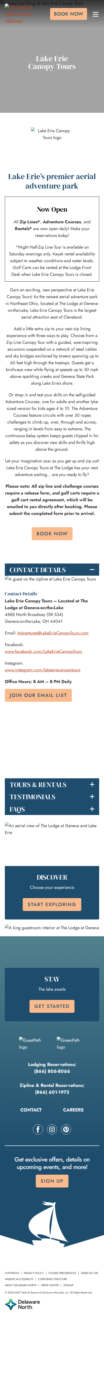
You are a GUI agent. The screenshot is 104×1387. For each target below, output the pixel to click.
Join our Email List (38, 695)
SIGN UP (52, 1181)
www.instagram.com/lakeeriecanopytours (42, 670)
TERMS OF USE (89, 1273)
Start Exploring (52, 904)
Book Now (52, 533)
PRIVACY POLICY (34, 1273)
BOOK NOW (68, 13)
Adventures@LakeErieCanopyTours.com (53, 633)
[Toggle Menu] (95, 14)
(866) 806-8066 (52, 1071)
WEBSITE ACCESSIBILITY (19, 1279)
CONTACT (31, 1110)
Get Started (52, 1006)
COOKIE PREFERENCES (62, 1273)
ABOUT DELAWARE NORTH (21, 1285)
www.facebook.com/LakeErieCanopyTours (43, 651)
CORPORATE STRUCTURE (52, 1279)
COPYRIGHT (12, 1273)
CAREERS (73, 1110)
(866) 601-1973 (52, 1092)
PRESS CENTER (50, 1285)
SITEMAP (68, 1285)
